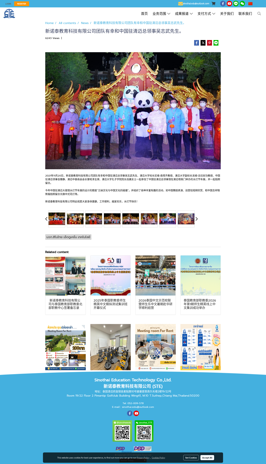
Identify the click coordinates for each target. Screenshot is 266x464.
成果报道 (182, 13)
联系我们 (245, 13)
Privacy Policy (143, 457)
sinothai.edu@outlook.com (138, 407)
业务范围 (160, 13)
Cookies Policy (158, 457)
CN (255, 3)
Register (21, 4)
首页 (144, 13)
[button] (259, 13)
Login (8, 4)
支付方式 (204, 13)
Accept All (207, 457)
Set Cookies (191, 457)
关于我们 (227, 13)
